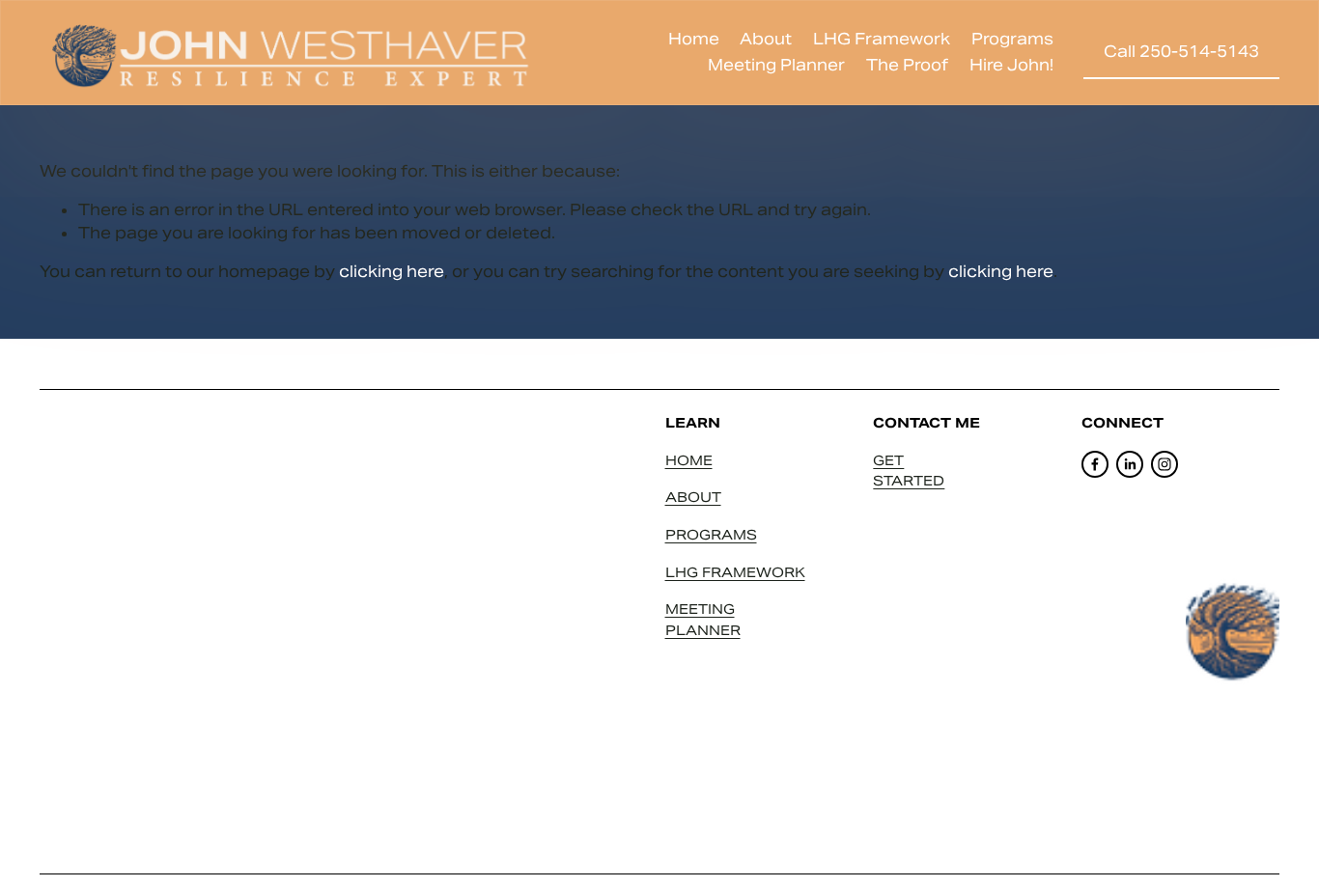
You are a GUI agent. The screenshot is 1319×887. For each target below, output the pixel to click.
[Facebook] (1095, 464)
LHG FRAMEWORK (735, 572)
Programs (1012, 39)
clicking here (391, 272)
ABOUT (693, 497)
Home (693, 39)
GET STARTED (908, 471)
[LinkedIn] (1129, 464)
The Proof (907, 65)
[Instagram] (1164, 464)
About (766, 39)
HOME (689, 460)
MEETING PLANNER (703, 619)
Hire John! (1011, 65)
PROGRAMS (711, 534)
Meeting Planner (776, 65)
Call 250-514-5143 (1181, 52)
